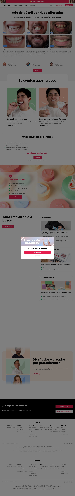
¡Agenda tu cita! (37, 252)
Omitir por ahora (37, 255)
